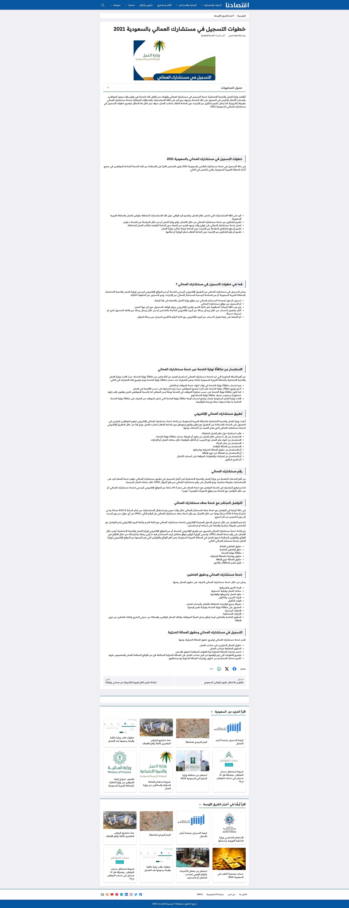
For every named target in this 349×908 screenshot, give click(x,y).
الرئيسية (241, 15)
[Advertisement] (174, 129)
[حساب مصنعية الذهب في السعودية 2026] (229, 865)
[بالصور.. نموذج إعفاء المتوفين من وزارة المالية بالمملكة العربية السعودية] (119, 771)
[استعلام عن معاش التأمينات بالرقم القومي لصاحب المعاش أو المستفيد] (192, 865)
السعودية (221, 711)
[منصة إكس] (227, 668)
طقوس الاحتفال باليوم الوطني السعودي (223, 682)
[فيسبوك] (234, 668)
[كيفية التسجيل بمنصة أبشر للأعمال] (229, 733)
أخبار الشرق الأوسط (224, 15)
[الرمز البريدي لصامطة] (192, 733)
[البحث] (103, 5)
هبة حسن (233, 35)
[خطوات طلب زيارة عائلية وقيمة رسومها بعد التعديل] (119, 733)
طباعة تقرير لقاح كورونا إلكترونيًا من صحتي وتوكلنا (131, 682)
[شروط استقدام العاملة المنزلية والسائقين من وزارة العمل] (156, 771)
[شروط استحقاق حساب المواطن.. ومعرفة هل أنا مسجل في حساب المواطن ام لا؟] (229, 771)
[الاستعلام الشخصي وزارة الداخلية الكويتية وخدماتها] (229, 828)
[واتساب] (219, 668)
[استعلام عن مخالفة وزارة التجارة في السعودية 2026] (192, 771)
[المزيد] (211, 668)
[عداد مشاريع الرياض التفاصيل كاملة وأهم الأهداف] (156, 733)
